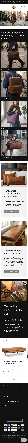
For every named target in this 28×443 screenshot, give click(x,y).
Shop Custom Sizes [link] (11, 211)
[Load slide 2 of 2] (15, 28)
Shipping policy (22, 437)
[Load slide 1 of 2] (13, 28)
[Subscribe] (23, 405)
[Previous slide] (10, 27)
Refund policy (23, 435)
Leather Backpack (6, 98)
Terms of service (14, 437)
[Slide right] (17, 379)
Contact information (15, 439)
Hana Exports (8, 435)
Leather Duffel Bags (7, 157)
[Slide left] (10, 379)
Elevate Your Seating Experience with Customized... (14, 362)
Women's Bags (5, 128)
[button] (2, 7)
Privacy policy (7, 437)
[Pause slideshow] (26, 27)
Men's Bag (4, 69)
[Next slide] (17, 27)
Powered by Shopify (15, 435)
